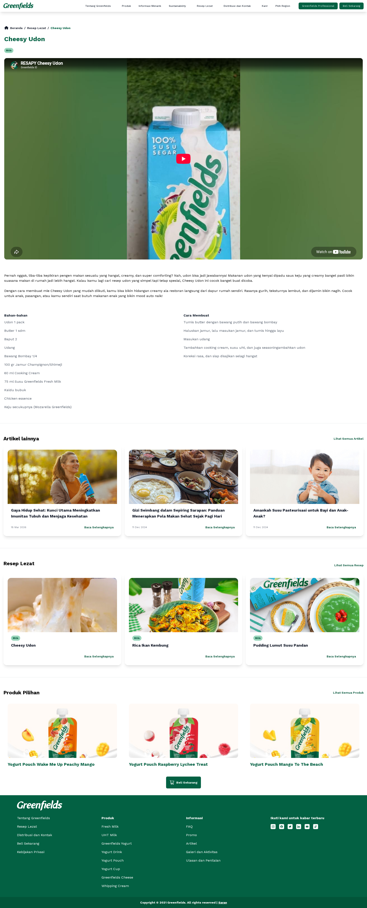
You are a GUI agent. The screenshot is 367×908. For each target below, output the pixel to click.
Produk (126, 5)
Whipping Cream (115, 886)
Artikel (159, 12)
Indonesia (296, 19)
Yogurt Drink (112, 852)
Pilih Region (282, 5)
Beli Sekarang (351, 5)
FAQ (159, 40)
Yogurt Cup (111, 869)
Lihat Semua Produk (348, 692)
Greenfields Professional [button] (318, 5)
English (296, 12)
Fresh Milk (110, 826)
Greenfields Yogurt (117, 843)
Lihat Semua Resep (349, 565)
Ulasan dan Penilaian (159, 46)
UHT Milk (109, 835)
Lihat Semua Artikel (349, 438)
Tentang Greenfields (98, 5)
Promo (159, 26)
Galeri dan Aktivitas (159, 33)
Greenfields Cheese (117, 877)
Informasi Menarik (150, 5)
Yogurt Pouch (113, 860)
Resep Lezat (205, 5)
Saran (222, 902)
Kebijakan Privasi (30, 852)
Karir (265, 5)
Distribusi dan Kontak (237, 5)
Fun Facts (159, 19)
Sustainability (177, 5)
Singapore (295, 26)
